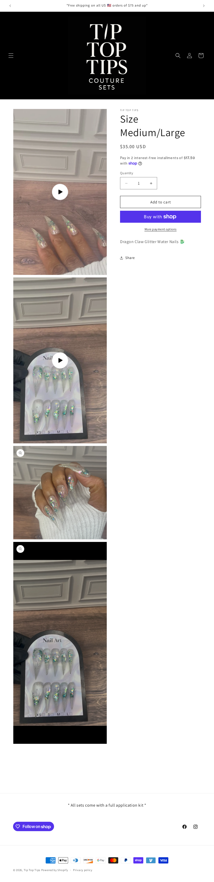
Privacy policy (82, 870)
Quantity (126, 173)
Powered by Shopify (54, 870)
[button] (11, 55)
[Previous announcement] (10, 5)
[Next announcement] (204, 5)
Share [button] (130, 257)
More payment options (161, 229)
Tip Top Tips (32, 870)
